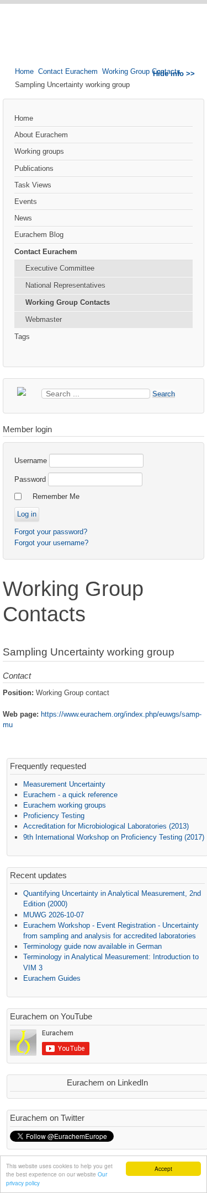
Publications (34, 168)
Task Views (32, 185)
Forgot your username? (51, 543)
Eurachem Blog (38, 234)
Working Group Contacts (141, 71)
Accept (163, 1168)
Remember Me (56, 496)
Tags (22, 336)
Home (24, 71)
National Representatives (65, 285)
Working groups (39, 151)
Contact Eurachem (68, 71)
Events (25, 201)
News (23, 218)
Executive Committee (59, 268)
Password (30, 479)
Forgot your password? (50, 532)
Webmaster (43, 319)
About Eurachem (41, 135)
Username (30, 460)
